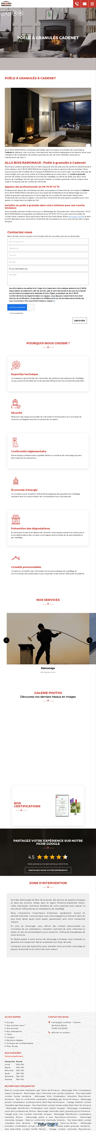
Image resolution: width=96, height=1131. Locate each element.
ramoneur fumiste (76, 216)
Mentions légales (15, 1040)
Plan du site (12, 1046)
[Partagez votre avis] (20, 13)
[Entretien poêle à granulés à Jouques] (62, 759)
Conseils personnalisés (26, 566)
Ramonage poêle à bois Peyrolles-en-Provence (51, 1117)
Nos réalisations (14, 1031)
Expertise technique (24, 374)
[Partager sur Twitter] (8, 13)
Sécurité (16, 412)
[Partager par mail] (14, 13)
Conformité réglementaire (28, 451)
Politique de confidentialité (20, 1043)
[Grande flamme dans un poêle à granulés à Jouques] (41, 759)
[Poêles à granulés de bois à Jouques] (20, 741)
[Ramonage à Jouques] (55, 722)
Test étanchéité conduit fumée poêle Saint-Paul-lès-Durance (61, 1105)
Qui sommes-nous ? (16, 1025)
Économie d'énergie (24, 489)
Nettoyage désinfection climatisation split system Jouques (35, 1108)
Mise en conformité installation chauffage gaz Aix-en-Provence (47, 1099)
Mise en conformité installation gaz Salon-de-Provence (32, 1090)
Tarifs (9, 1034)
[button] (92, 4)
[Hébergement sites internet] (48, 1125)
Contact (11, 1037)
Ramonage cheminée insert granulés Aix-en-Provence (63, 1111)
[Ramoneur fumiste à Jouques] (83, 759)
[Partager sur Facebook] (3, 13)
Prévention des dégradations (30, 528)
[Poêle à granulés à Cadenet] (48, 117)
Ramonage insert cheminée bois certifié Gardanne (49, 1093)
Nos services (12, 1028)
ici (54, 301)
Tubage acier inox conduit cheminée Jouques (28, 1114)
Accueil (10, 1022)
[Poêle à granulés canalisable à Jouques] (83, 722)
